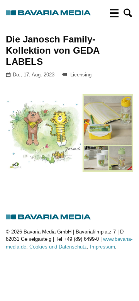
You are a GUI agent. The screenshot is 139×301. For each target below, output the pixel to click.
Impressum (102, 247)
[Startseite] (49, 13)
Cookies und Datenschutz (58, 247)
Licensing (81, 75)
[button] (127, 13)
